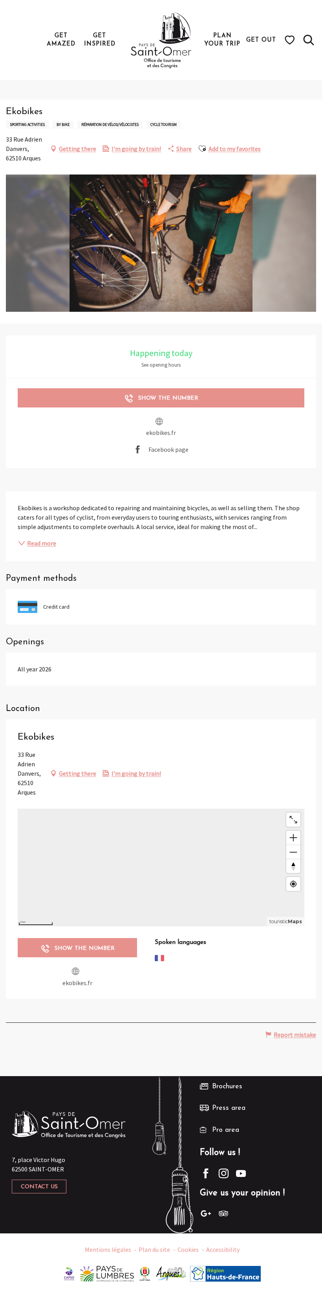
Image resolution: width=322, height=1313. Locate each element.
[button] (309, 40)
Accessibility (223, 1249)
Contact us (39, 1187)
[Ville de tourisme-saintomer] (145, 1273)
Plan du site (154, 1249)
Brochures (227, 1086)
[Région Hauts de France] (225, 1273)
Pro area (225, 1130)
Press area (228, 1108)
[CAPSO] (69, 1273)
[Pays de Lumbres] (107, 1273)
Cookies (188, 1249)
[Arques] (171, 1273)
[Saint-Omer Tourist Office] (161, 40)
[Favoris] (290, 40)
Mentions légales (108, 1249)
